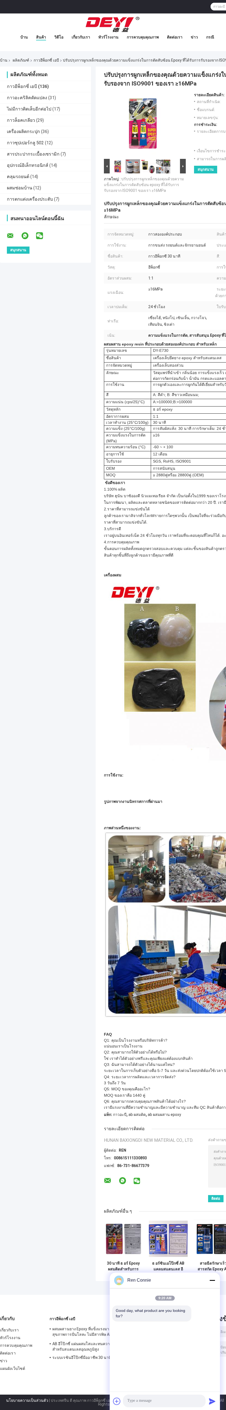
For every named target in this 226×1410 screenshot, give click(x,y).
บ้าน (24, 37)
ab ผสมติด (137, 1114)
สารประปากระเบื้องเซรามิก (33, 154)
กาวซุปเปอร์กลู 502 (25, 142)
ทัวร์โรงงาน (108, 37)
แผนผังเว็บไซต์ (12, 1368)
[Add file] (117, 1401)
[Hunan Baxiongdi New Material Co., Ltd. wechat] (43, 236)
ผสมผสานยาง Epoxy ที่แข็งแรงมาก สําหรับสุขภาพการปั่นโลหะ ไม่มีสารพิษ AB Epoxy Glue (88, 1332)
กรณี (210, 37)
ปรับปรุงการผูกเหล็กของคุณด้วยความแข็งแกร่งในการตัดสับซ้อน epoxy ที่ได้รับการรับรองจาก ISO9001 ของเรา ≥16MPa (144, 185)
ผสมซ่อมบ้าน (19, 187)
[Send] (212, 1401)
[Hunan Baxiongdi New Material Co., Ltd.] (113, 24)
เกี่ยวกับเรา (81, 37)
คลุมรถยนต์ (18, 176)
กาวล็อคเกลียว (21, 120)
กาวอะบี (120, 1114)
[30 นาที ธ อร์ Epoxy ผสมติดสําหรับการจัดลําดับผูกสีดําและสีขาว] (123, 1239)
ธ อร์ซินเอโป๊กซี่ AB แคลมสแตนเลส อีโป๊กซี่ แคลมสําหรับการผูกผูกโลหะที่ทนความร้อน (168, 1266)
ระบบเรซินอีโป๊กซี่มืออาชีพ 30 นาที (81, 1357)
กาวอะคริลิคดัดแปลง (27, 97)
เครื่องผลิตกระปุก (23, 131)
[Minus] (212, 1280)
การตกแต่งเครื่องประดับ (30, 199)
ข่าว (194, 37)
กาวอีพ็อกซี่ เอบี (46, 60)
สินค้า (41, 37)
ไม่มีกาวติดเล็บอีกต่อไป (29, 109)
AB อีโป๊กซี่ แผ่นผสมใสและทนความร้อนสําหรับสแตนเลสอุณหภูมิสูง (86, 1346)
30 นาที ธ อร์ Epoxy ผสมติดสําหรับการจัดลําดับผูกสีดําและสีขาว (123, 1266)
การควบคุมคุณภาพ (143, 37)
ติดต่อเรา (174, 37)
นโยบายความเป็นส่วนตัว (27, 1400)
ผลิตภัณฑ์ (21, 60)
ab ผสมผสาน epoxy (164, 1114)
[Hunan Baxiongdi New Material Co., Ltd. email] (14, 236)
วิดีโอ (58, 37)
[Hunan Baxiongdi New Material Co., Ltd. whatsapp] (28, 236)
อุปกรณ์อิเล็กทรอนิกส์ (27, 165)
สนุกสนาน (206, 169)
